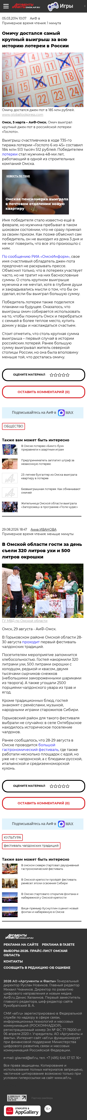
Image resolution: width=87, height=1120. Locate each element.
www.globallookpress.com (22, 115)
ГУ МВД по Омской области (25, 621)
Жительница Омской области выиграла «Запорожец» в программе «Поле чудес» (49, 505)
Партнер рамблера (42, 1098)
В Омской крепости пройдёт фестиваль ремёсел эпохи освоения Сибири (49, 881)
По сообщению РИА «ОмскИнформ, (36, 256)
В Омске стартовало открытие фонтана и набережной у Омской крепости (49, 895)
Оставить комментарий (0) (44, 392)
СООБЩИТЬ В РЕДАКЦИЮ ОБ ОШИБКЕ (37, 968)
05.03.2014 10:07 (14, 18)
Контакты (13, 961)
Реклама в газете (58, 945)
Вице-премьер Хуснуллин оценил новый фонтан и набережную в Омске (49, 910)
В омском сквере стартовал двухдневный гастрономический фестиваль (50, 867)
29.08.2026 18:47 (14, 529)
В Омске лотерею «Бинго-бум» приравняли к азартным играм (42, 447)
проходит (31, 642)
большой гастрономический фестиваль (30, 747)
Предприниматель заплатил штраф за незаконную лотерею (47, 462)
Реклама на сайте (21, 945)
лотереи (10, 154)
